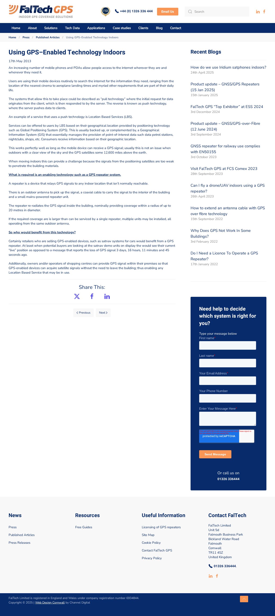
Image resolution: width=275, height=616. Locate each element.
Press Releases (19, 543)
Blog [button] (159, 28)
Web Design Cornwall (50, 603)
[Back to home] (41, 11)
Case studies (122, 28)
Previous (84, 313)
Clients (143, 28)
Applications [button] (96, 28)
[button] (244, 599)
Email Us (167, 11)
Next (102, 313)
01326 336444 (228, 479)
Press (13, 527)
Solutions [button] (50, 28)
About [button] (32, 28)
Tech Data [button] (72, 28)
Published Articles (22, 535)
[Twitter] (77, 296)
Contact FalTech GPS (157, 550)
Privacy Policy (152, 558)
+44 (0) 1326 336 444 (136, 11)
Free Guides (83, 527)
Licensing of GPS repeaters (161, 527)
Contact (175, 28)
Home (16, 28)
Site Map (148, 535)
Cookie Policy (151, 543)
